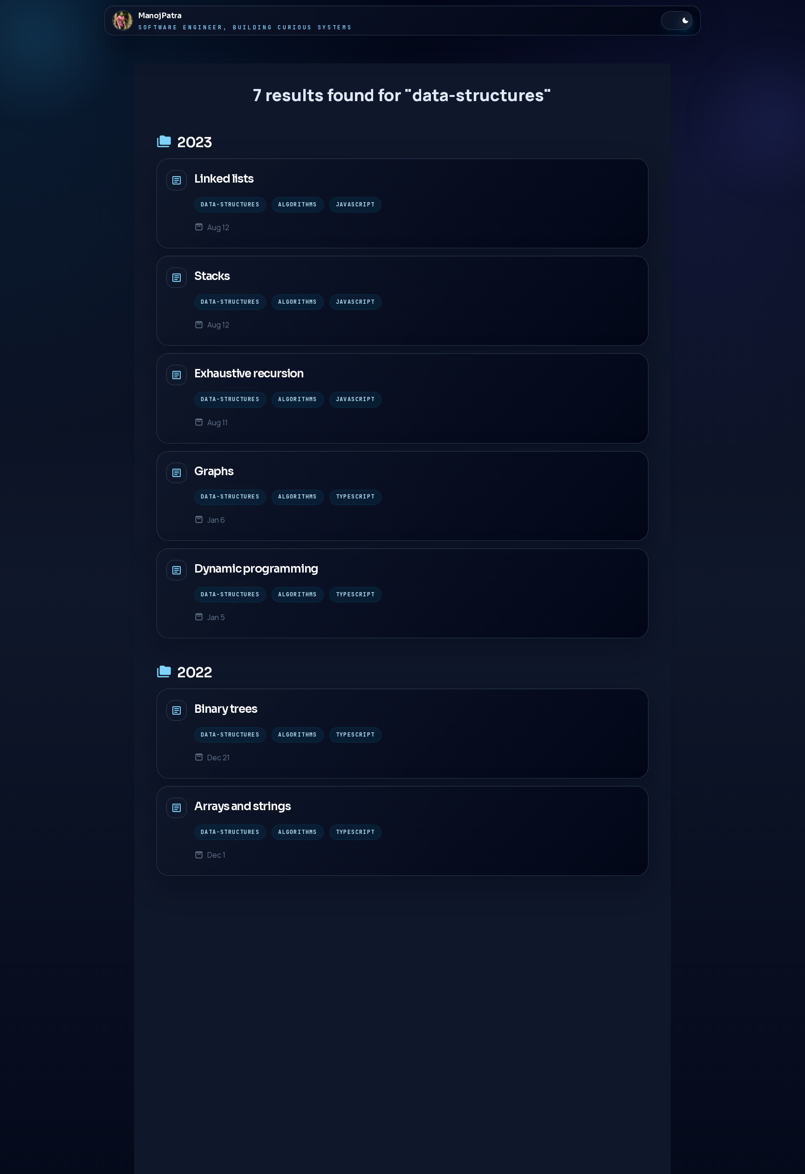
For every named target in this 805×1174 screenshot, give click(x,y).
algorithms (297, 204)
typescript (355, 496)
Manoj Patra (159, 15)
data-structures (230, 204)
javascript (355, 204)
